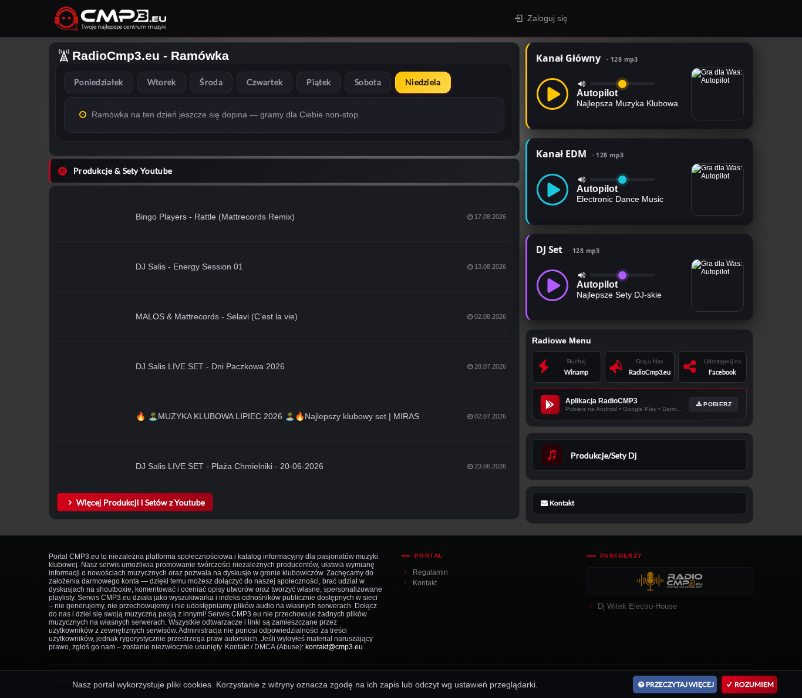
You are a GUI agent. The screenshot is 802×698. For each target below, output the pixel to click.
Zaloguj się (547, 18)
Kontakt (425, 583)
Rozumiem (754, 684)
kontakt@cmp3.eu (334, 647)
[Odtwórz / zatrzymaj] (552, 93)
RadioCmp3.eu (116, 55)
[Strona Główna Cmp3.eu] (194, 18)
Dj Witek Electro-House (637, 606)
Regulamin (430, 572)
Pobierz (717, 404)
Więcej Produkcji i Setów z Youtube (140, 502)
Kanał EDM (580, 153)
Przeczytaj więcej (680, 684)
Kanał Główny (587, 58)
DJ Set (568, 249)
